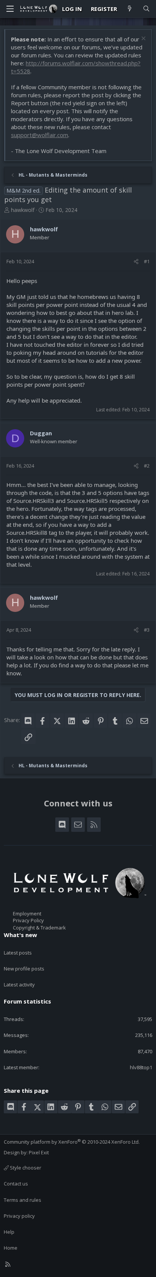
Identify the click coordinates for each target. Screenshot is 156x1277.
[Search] (146, 9)
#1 (147, 261)
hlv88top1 (141, 1067)
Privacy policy (19, 1215)
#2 (147, 465)
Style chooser (25, 1167)
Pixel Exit (39, 1152)
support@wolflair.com (39, 135)
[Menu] (10, 8)
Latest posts (18, 952)
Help (9, 1231)
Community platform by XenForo (72, 1141)
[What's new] (130, 9)
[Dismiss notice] (142, 39)
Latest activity (19, 984)
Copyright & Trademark (39, 927)
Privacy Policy (28, 920)
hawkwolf (22, 209)
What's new (20, 935)
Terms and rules (22, 1199)
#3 (147, 629)
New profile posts (24, 968)
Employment (27, 913)
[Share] (136, 261)
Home (10, 1247)
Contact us (16, 1183)
